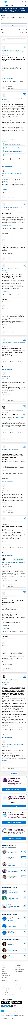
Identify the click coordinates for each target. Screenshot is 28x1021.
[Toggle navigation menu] (25, 5)
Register (11, 10)
